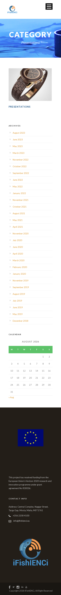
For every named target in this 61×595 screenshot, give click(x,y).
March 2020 (18, 260)
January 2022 (19, 193)
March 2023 (18, 153)
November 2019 (20, 280)
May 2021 (18, 220)
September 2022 (21, 173)
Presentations (19, 106)
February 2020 (20, 267)
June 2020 (18, 247)
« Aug (11, 397)
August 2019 (19, 294)
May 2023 (18, 146)
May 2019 (18, 314)
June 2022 (18, 180)
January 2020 (19, 274)
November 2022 (20, 159)
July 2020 (17, 240)
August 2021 (19, 213)
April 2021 (18, 227)
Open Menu (49, 6)
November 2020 (20, 233)
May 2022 (18, 186)
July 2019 (17, 300)
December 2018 (20, 321)
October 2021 (20, 206)
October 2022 (20, 166)
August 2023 (19, 133)
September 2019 (21, 287)
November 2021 (20, 200)
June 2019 (18, 307)
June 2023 (18, 139)
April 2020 (18, 253)
